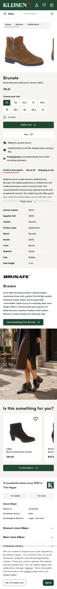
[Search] (52, 13)
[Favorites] (44, 5)
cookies (28, 571)
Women (20, 24)
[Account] (37, 5)
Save (26, 134)
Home (8, 24)
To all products (26, 468)
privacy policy (9, 574)
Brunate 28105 (12, 26)
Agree (48, 582)
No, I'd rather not (15, 582)
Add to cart (26, 124)
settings (29, 568)
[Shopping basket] (52, 5)
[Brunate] (28, 276)
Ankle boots (34, 24)
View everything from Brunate (20, 322)
